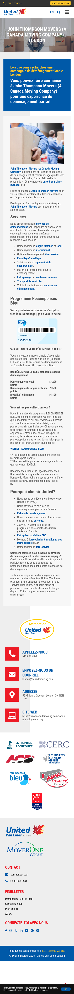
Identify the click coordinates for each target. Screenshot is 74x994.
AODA (8, 913)
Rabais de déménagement (31, 513)
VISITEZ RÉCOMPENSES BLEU (27, 448)
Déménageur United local (19, 898)
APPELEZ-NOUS (15, 3)
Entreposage (24, 277)
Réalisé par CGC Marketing (53, 951)
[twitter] (17, 930)
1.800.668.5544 (18, 881)
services (38, 520)
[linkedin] (22, 930)
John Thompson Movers (23, 168)
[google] (33, 930)
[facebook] (7, 930)
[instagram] (11, 930)
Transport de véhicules (30, 281)
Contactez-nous (13, 903)
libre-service (52, 254)
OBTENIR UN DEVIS (60, 3)
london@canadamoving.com (38, 679)
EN (52, 12)
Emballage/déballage (29, 258)
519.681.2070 (30, 656)
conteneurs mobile (46, 277)
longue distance (44, 246)
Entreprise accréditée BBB (31, 535)
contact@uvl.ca (19, 874)
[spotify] (38, 930)
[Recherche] (58, 12)
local (59, 246)
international (42, 250)
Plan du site (11, 908)
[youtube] (27, 930)
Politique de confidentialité (24, 950)
